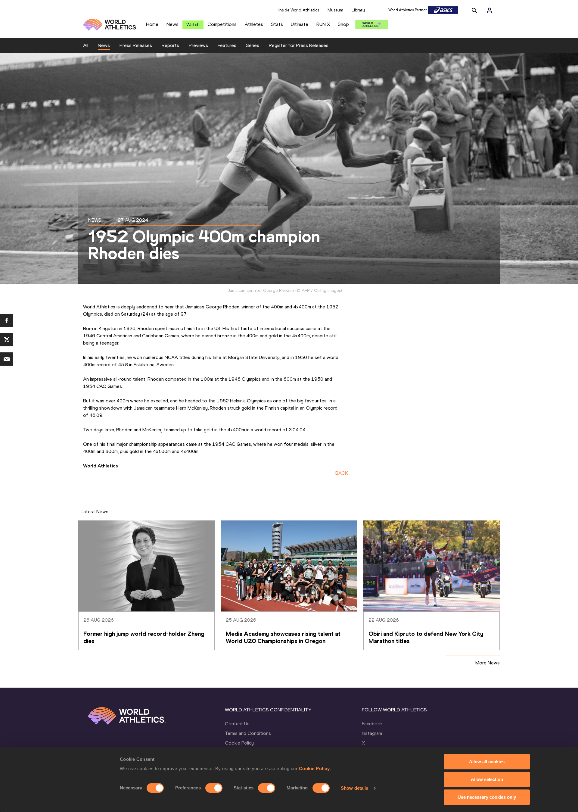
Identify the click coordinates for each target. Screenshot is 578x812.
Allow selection (487, 779)
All (85, 45)
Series (252, 45)
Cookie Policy (314, 768)
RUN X (323, 24)
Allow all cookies (487, 761)
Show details (354, 788)
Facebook (372, 723)
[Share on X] (6, 339)
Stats (277, 24)
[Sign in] (489, 10)
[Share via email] (6, 359)
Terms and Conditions (248, 733)
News (172, 24)
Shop (343, 24)
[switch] (213, 788)
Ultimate (299, 24)
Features (227, 45)
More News (487, 663)
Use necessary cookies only (487, 797)
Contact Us (237, 723)
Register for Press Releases (298, 45)
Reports (170, 45)
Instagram (372, 733)
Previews (198, 45)
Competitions (222, 24)
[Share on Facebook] (6, 320)
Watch (193, 24)
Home (152, 24)
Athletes (254, 24)
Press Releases (136, 45)
